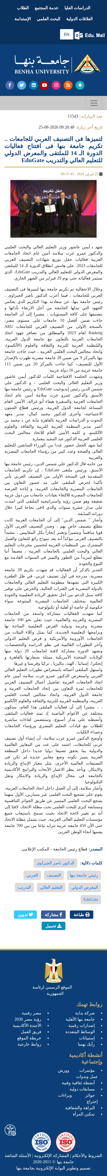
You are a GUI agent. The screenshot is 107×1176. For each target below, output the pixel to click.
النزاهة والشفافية (80, 1108)
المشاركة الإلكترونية (51, 1155)
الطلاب (23, 8)
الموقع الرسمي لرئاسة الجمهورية (52, 990)
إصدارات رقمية (81, 1025)
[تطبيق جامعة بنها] (79, 85)
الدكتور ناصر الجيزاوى (55, 863)
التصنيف (54, 875)
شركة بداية (85, 1013)
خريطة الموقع (29, 1038)
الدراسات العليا (77, 8)
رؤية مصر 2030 (28, 1019)
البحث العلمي (48, 19)
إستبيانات (87, 1038)
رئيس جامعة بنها (84, 875)
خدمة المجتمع (47, 8)
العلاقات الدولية (79, 19)
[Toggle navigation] (94, 103)
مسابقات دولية (82, 1089)
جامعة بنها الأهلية (80, 1019)
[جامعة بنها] (58, 64)
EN (67, 34)
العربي (32, 875)
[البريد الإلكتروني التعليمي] (90, 35)
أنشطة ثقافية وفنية (78, 1083)
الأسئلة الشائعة (18, 1155)
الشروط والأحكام (86, 1155)
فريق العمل (31, 1032)
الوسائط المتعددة (80, 1032)
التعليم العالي (51, 887)
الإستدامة (23, 19)
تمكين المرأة (84, 1114)
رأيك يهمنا (86, 1044)
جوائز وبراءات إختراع (78, 1098)
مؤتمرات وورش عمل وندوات (78, 1073)
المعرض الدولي (84, 887)
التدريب (24, 887)
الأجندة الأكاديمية (27, 1025)
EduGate (91, 899)
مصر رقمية (31, 1013)
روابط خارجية (29, 1044)
